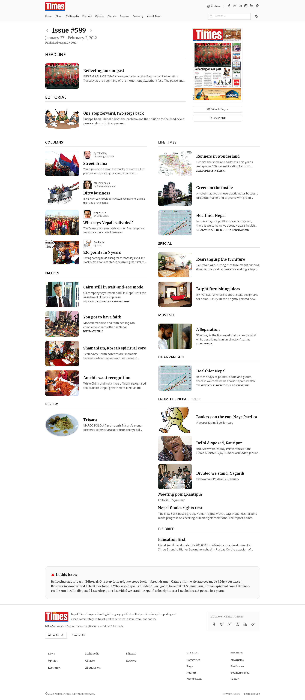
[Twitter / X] (234, 6)
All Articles (237, 660)
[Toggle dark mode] (256, 16)
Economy (138, 16)
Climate (111, 16)
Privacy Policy (231, 693)
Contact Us (78, 635)
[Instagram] (246, 6)
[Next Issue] (91, 30)
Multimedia (72, 16)
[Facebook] (229, 6)
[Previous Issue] (47, 30)
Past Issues (237, 666)
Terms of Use (252, 693)
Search (235, 679)
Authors (191, 672)
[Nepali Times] (56, 617)
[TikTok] (257, 6)
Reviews (124, 16)
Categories (193, 660)
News (59, 16)
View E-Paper (219, 109)
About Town (154, 16)
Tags (190, 666)
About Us (53, 635)
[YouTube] (240, 6)
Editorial (87, 16)
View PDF (220, 118)
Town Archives (240, 672)
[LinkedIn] (251, 6)
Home (48, 16)
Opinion (99, 16)
